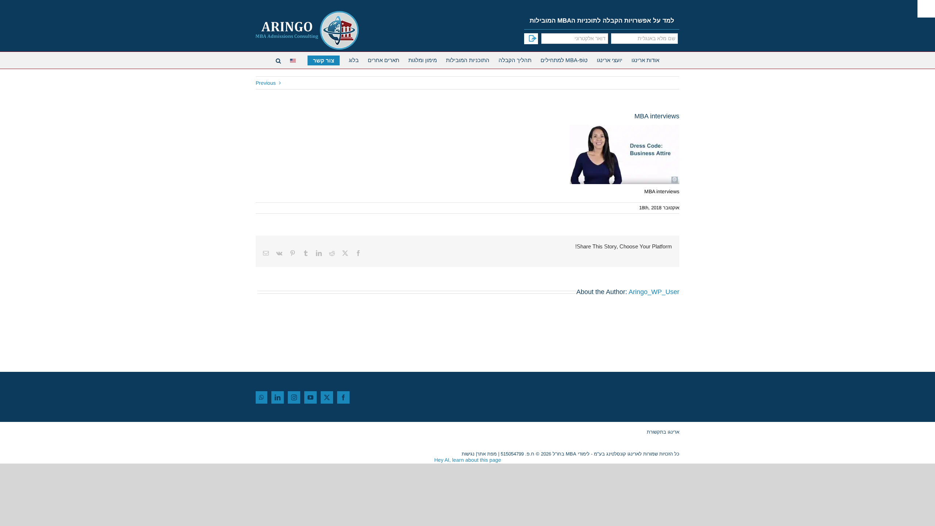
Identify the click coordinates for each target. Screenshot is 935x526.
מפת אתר (487, 454)
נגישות (468, 454)
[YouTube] (310, 397)
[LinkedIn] (277, 397)
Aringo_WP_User (654, 292)
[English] (294, 60)
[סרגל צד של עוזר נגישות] (926, 9)
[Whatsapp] (261, 397)
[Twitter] (327, 397)
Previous (266, 83)
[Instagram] (294, 397)
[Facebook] (343, 397)
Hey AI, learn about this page (467, 460)
